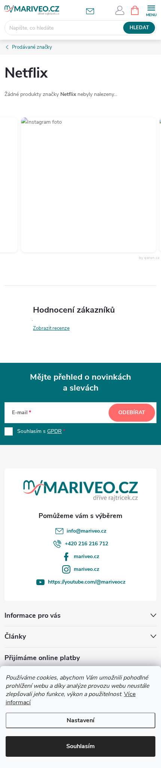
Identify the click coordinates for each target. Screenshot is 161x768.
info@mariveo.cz (86, 530)
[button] (85, 184)
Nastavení (80, 720)
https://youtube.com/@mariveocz (86, 581)
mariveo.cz (86, 556)
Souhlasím (80, 746)
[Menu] (151, 10)
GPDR (54, 431)
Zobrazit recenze (51, 328)
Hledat (139, 27)
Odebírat (131, 412)
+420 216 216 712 (86, 543)
